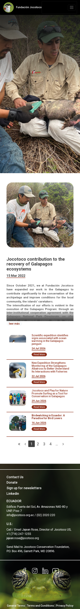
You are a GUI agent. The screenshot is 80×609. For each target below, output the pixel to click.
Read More (39, 354)
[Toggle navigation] (72, 7)
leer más (14, 323)
